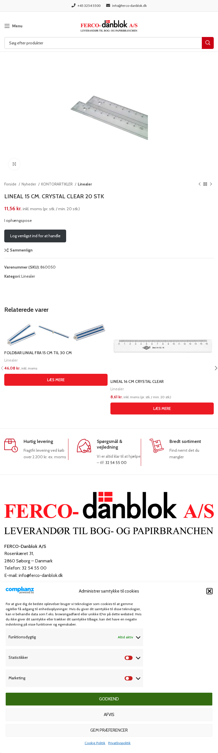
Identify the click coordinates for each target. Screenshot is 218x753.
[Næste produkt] (211, 184)
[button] (209, 591)
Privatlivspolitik (119, 743)
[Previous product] (199, 184)
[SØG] (208, 43)
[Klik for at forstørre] (14, 164)
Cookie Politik (95, 743)
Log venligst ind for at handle (35, 235)
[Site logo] (109, 25)
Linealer (85, 184)
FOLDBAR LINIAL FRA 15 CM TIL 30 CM (38, 352)
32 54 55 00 (116, 462)
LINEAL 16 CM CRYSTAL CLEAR (137, 381)
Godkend (109, 699)
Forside (10, 184)
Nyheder (29, 184)
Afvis (109, 714)
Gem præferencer (109, 730)
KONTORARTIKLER (57, 184)
